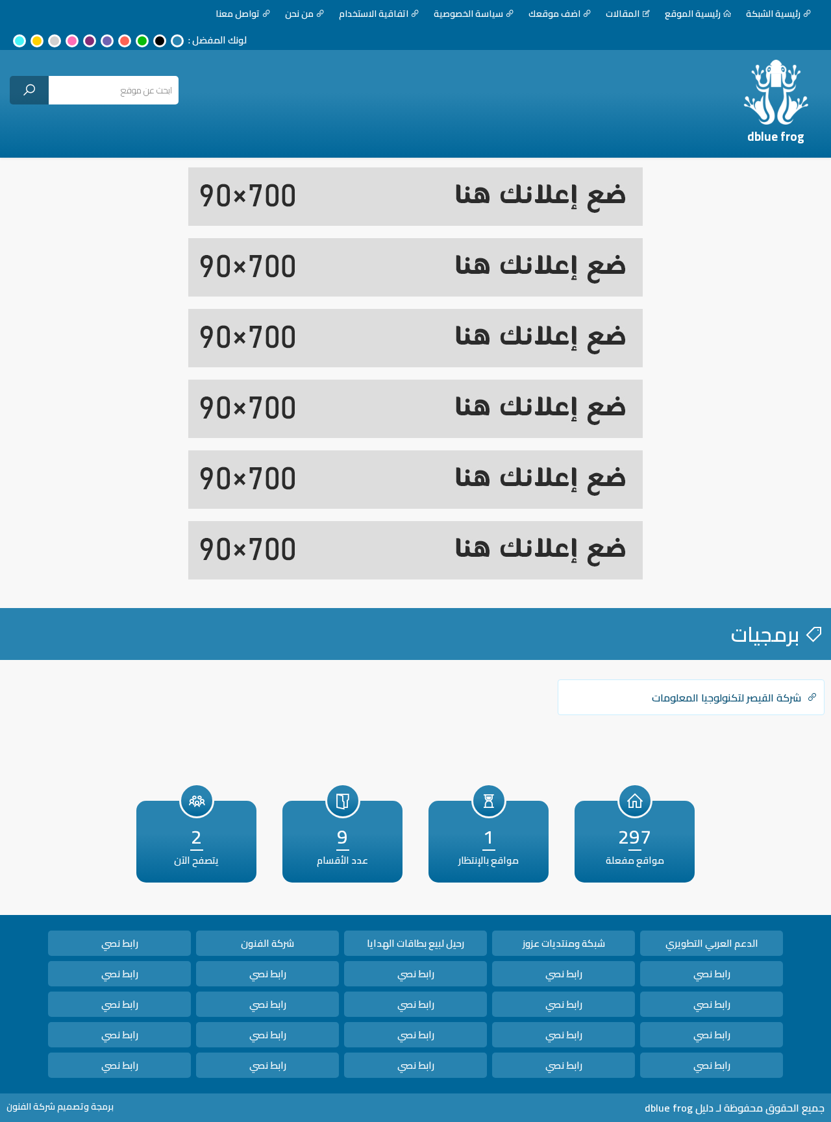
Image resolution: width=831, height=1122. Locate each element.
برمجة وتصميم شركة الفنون (60, 1106)
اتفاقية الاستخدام (373, 13)
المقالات (622, 13)
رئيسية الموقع (693, 13)
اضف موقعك (554, 13)
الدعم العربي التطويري (711, 943)
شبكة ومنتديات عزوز (564, 943)
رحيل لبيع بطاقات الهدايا (415, 943)
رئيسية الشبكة (773, 13)
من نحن (299, 13)
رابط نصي (119, 943)
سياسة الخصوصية (468, 13)
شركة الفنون (267, 943)
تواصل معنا (238, 13)
